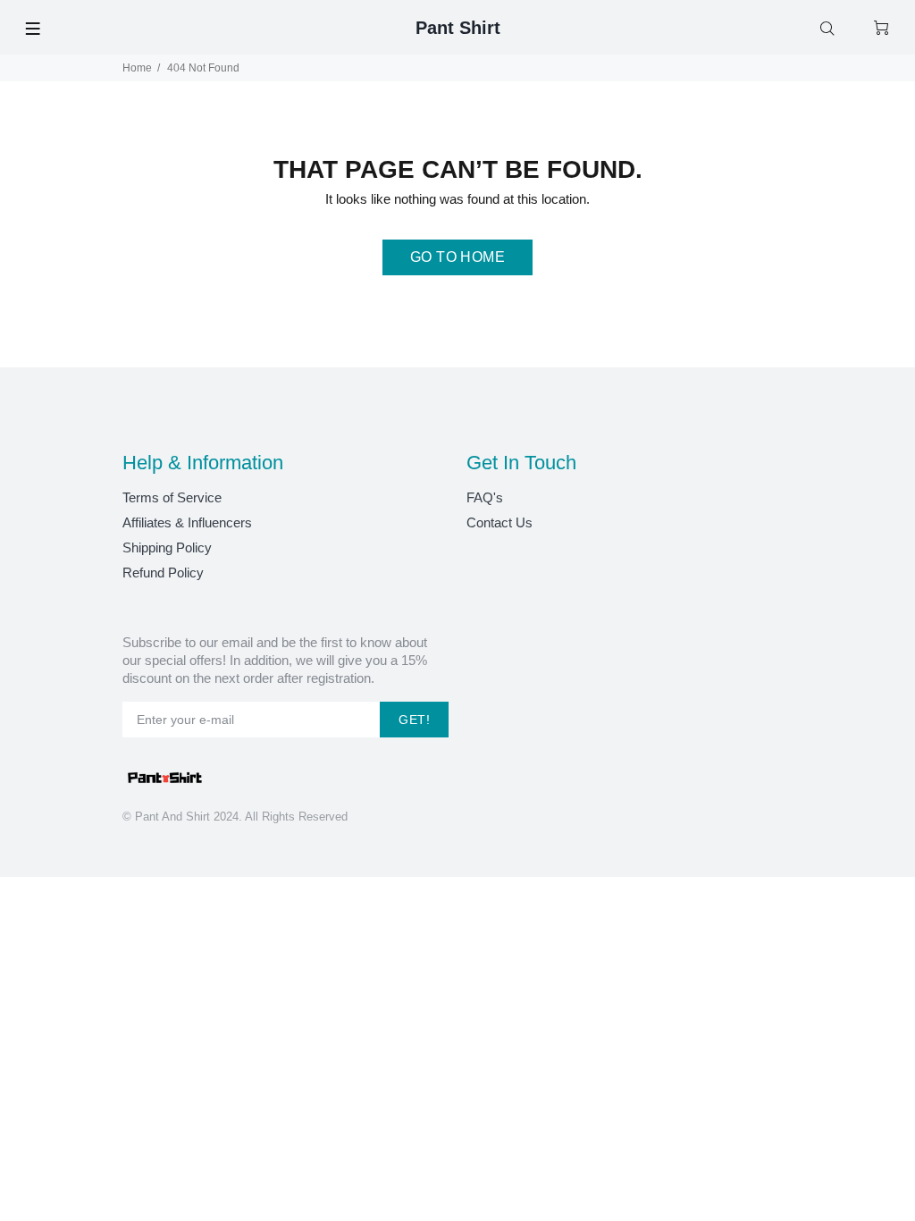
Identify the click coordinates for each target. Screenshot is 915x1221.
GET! (414, 719)
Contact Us (499, 522)
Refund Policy (163, 572)
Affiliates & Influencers (187, 522)
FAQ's (484, 497)
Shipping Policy (167, 547)
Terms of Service (172, 497)
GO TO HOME (458, 257)
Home (137, 68)
